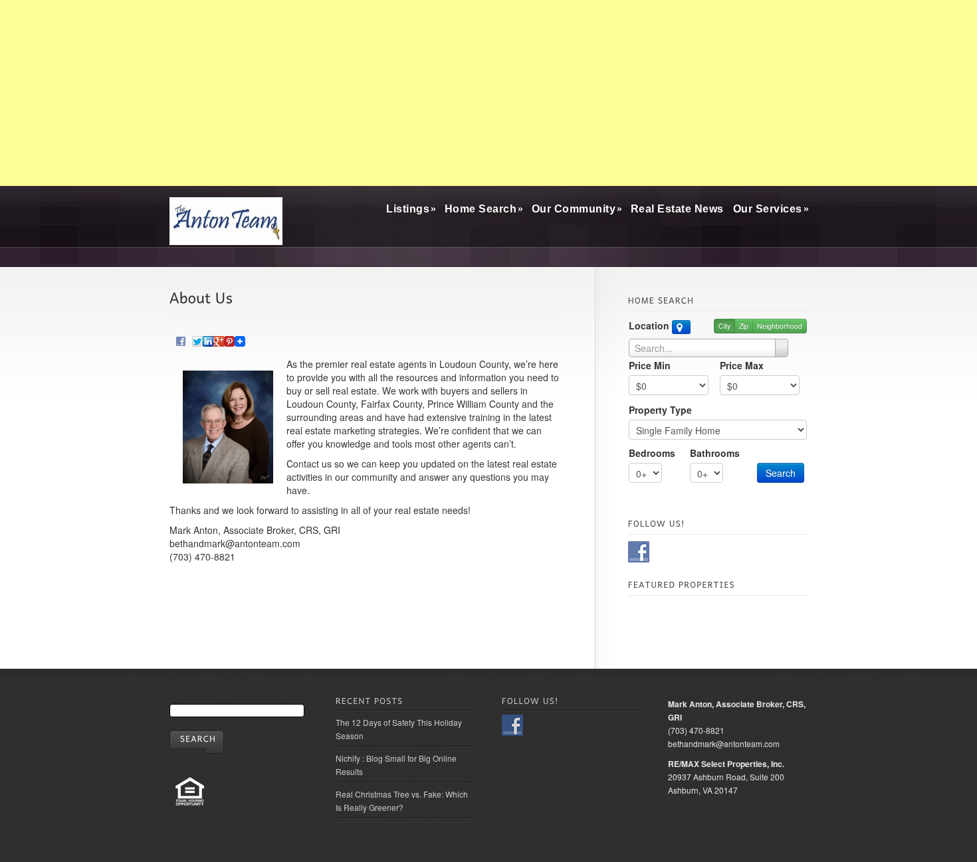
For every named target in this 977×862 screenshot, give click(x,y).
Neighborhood (779, 326)
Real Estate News (677, 209)
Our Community (576, 209)
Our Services (770, 209)
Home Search (483, 209)
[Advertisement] (488, 93)
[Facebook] (180, 339)
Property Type (660, 409)
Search (781, 472)
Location (650, 325)
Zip (743, 326)
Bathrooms (715, 453)
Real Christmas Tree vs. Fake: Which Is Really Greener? (402, 800)
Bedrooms (652, 453)
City (724, 326)
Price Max (742, 365)
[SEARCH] (196, 742)
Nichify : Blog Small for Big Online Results (396, 764)
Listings (410, 209)
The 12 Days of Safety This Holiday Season (399, 729)
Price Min (650, 365)
